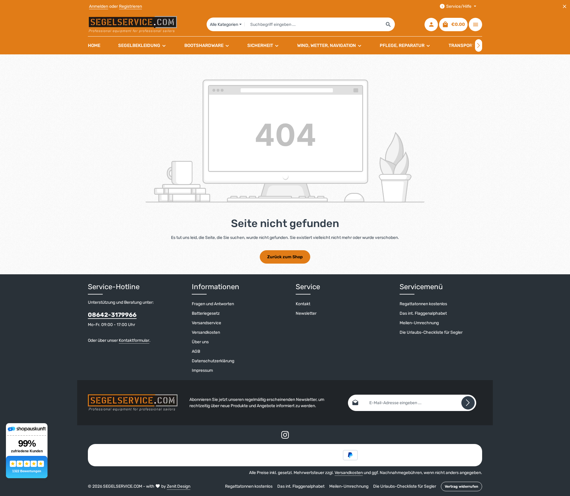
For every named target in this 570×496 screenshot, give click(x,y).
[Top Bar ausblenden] (564, 6)
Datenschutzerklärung (213, 360)
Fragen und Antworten (213, 303)
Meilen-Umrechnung (419, 322)
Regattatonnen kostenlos (423, 303)
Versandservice (206, 322)
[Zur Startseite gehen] (132, 24)
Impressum (202, 370)
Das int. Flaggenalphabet (423, 313)
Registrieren (130, 6)
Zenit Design (178, 486)
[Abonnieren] (468, 403)
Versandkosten (206, 332)
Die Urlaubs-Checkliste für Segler (431, 332)
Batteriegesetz (206, 313)
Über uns (200, 341)
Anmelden (98, 6)
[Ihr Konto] (431, 24)
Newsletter (306, 313)
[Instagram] (285, 436)
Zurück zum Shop (285, 256)
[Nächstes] (478, 45)
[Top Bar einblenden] (475, 24)
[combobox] (313, 24)
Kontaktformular (134, 340)
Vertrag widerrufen (461, 486)
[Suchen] (388, 24)
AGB (196, 351)
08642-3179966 (112, 314)
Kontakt (303, 303)
